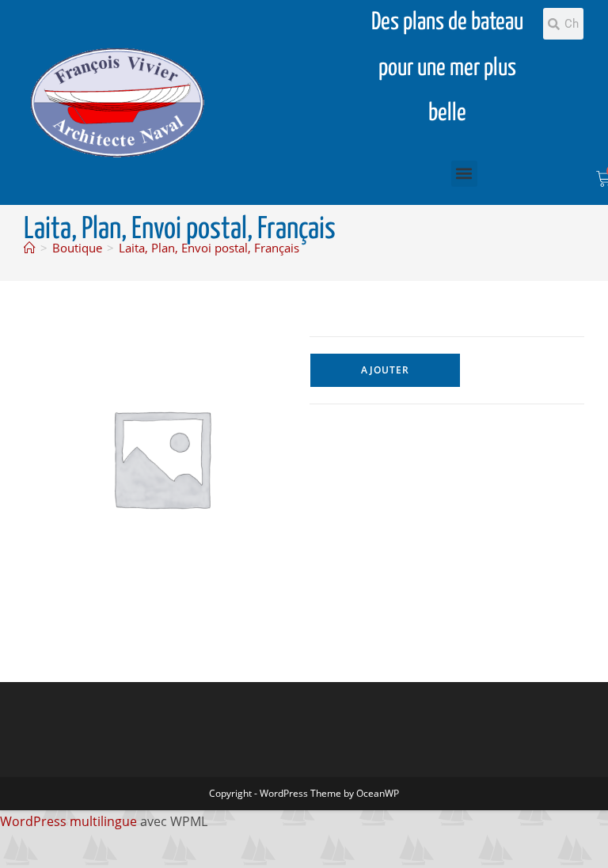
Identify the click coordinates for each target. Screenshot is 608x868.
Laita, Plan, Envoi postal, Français (209, 248)
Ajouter (385, 370)
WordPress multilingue (68, 821)
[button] (464, 174)
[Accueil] (30, 248)
